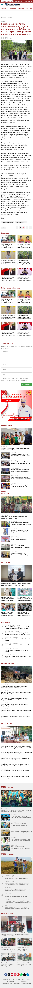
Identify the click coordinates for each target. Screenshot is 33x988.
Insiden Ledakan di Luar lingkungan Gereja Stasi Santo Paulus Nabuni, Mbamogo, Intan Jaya (24, 964)
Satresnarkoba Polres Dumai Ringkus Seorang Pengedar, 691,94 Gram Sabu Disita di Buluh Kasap (15, 699)
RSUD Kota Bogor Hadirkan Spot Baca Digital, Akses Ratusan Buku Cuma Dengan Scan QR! (25, 613)
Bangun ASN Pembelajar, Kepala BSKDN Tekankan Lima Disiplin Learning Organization (20, 470)
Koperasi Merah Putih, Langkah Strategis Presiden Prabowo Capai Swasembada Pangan (24, 278)
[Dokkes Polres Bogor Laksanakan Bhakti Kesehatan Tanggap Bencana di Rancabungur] (8, 607)
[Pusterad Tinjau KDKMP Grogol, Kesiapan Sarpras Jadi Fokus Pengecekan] (16, 924)
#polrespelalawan (21, 222)
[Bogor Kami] (12, 4)
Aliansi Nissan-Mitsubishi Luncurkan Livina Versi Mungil (18, 650)
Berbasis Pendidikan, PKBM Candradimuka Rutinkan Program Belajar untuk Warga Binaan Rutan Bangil (21, 554)
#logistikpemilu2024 (7, 222)
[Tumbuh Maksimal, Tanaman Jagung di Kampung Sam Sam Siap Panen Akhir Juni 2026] (25, 255)
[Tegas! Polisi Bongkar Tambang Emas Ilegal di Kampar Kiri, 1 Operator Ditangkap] (16, 674)
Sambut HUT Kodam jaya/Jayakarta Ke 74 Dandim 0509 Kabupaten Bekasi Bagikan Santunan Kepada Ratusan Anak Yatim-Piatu (17, 627)
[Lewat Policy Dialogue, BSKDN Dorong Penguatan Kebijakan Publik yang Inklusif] (5, 478)
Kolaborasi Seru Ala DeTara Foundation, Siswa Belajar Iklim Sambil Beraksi (14, 517)
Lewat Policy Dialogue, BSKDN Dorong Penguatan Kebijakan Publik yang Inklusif (21, 478)
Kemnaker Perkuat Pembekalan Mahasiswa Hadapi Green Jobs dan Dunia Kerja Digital (21, 462)
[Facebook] (5, 974)
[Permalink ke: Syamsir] (2, 37)
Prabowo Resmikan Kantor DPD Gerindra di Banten (17, 639)
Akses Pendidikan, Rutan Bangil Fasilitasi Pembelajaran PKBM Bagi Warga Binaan (20, 523)
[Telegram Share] (27, 227)
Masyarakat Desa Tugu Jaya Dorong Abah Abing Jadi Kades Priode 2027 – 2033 (8, 278)
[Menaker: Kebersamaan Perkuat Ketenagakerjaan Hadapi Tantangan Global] (16, 436)
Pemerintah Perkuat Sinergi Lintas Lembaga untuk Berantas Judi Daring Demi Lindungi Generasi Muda (20, 485)
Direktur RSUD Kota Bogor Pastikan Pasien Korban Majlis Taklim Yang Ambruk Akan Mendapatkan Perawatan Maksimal (7, 598)
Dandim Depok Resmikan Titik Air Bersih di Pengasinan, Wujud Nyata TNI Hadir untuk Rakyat (8, 949)
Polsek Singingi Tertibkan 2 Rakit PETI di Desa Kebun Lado (16, 711)
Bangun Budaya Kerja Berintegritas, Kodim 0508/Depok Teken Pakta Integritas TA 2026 (8, 964)
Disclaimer (24, 981)
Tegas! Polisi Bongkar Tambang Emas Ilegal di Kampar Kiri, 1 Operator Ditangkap (14, 687)
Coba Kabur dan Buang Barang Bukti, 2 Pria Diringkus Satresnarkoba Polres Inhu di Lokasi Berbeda (25, 246)
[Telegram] (27, 974)
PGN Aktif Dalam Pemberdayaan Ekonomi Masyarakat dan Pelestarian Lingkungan (17, 877)
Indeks (5, 979)
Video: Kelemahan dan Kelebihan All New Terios (18, 645)
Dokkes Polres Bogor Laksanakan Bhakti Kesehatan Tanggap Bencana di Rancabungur (8, 613)
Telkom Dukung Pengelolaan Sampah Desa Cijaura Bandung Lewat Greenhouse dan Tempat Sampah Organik (17, 883)
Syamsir (6, 37)
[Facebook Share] (17, 227)
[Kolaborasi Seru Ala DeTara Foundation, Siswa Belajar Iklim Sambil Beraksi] (16, 504)
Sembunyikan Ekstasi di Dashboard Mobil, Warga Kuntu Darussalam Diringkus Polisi (8, 262)
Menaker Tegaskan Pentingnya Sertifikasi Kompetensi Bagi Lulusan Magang (21, 455)
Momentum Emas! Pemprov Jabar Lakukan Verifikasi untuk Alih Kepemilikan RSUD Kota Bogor (16, 584)
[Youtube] (18, 974)
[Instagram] (15, 974)
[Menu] (2, 4)
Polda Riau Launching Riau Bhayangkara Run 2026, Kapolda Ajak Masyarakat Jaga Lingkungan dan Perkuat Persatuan (21, 847)
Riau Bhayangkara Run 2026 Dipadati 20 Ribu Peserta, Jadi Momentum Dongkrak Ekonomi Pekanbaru (20, 824)
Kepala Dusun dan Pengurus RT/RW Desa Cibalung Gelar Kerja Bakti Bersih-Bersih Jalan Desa (18, 901)
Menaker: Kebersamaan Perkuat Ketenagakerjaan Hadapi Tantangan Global (15, 449)
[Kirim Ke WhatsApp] (30, 227)
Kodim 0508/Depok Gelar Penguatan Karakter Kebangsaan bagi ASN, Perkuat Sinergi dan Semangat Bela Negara (24, 949)
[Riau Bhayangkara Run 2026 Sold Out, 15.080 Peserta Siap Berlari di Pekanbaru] (5, 840)
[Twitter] (9, 974)
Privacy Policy (26, 979)
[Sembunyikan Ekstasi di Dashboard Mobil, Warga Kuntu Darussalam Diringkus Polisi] (8, 255)
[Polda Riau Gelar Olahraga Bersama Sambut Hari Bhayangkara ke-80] (5, 833)
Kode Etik (11, 979)
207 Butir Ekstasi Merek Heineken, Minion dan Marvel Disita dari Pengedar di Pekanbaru (16, 693)
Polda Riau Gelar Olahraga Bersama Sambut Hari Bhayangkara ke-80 (21, 832)
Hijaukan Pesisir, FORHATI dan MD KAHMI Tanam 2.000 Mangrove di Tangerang (16, 895)
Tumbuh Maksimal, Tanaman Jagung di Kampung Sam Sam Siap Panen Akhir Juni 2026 (25, 262)
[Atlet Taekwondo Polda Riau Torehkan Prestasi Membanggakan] (5, 817)
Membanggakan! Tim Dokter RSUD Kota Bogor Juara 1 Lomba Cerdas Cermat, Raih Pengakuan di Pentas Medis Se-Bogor (25, 598)
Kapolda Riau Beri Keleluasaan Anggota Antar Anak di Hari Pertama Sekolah (19, 531)
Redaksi (18, 979)
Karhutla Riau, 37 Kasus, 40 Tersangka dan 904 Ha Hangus (15, 717)
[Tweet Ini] (20, 227)
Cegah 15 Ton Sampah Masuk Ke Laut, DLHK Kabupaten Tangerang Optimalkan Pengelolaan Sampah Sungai (17, 889)
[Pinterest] (12, 974)
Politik (3, 21)
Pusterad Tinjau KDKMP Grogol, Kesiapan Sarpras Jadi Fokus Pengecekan (15, 935)
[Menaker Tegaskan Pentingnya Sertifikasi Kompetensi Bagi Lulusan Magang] (5, 455)
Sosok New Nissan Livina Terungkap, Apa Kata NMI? (18, 656)
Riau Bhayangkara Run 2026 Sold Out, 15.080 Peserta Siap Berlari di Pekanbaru (20, 839)
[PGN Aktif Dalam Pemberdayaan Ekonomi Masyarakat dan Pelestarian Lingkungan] (16, 865)
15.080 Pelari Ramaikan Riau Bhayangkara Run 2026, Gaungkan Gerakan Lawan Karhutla (16, 810)
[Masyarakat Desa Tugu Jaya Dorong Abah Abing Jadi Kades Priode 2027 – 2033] (8, 271)
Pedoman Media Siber (13, 981)
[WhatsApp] (21, 974)
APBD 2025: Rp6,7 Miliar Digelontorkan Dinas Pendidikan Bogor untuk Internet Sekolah (20, 546)
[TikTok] (24, 974)
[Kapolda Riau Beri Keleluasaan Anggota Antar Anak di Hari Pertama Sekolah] (5, 531)
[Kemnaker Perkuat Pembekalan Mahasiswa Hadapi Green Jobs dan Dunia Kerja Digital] (5, 463)
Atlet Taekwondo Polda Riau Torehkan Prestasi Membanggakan (21, 816)
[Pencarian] (31, 4)
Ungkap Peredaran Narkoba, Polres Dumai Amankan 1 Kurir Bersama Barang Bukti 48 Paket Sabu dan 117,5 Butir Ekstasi (8, 246)
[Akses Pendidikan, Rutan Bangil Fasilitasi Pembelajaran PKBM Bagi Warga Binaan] (5, 524)
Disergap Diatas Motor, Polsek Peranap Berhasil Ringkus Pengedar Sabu (14, 705)
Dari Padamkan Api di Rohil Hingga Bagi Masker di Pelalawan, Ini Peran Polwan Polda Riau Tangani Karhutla (17, 633)
